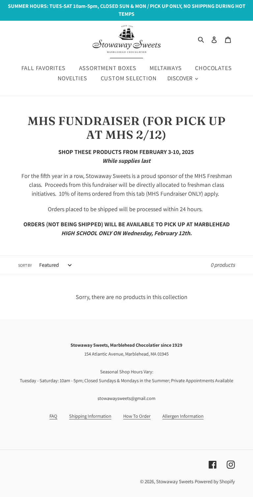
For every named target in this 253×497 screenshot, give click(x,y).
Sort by (25, 265)
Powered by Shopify (215, 481)
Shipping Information (90, 416)
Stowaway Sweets (174, 481)
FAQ (53, 416)
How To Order (137, 416)
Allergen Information (183, 416)
